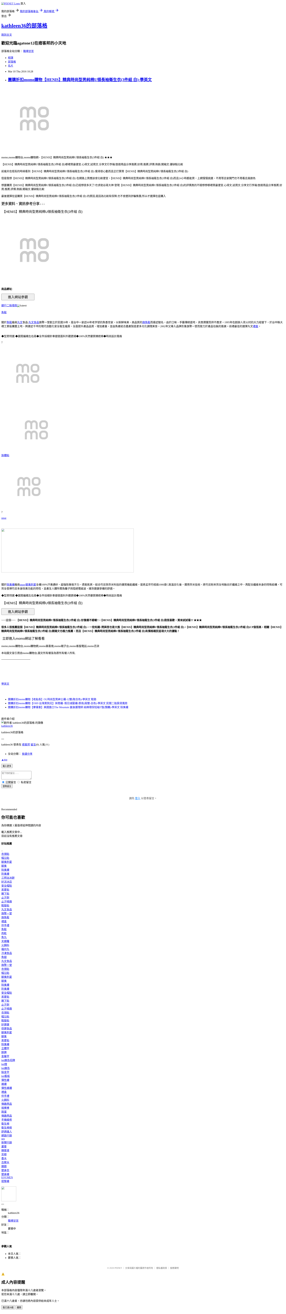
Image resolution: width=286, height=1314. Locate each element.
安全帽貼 (6, 885)
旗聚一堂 (6, 913)
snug (3, 518)
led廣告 (5, 1068)
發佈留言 (7, 786)
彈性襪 (5, 1080)
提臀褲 (5, 1181)
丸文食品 (33, 322)
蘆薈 (4, 1146)
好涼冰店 (6, 881)
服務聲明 (174, 1268)
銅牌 (4, 1052)
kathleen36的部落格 (24, 26)
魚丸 (4, 937)
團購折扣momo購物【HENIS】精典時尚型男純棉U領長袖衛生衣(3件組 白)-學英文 (80, 80)
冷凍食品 (6, 953)
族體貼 (5, 455)
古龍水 (5, 1162)
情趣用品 (6, 1103)
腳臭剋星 (30, 584)
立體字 (5, 1048)
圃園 (4, 1166)
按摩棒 (5, 1107)
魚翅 (4, 957)
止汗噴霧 (6, 901)
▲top (4, 759)
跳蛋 (4, 1111)
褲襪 (4, 1084)
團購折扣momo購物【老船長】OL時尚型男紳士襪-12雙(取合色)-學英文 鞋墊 (52, 699)
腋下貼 (5, 893)
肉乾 (4, 933)
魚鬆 (4, 312)
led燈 (4, 1064)
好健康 (5, 1024)
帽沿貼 (5, 858)
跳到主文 (6, 34)
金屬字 (5, 1056)
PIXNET (118, 1268)
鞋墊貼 (5, 905)
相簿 (10, 57)
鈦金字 (5, 1072)
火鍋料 (5, 945)
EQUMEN (7, 1177)
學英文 (5, 683)
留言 (33, 744)
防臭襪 (5, 873)
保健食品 (6, 1028)
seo (3, 1138)
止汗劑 (5, 897)
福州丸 (5, 949)
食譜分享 (27, 753)
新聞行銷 (6, 1142)
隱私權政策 (161, 1268)
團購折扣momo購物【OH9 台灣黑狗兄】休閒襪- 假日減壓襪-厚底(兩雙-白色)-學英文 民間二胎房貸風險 (67, 703)
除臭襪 (11, 584)
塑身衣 (5, 1170)
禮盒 (255, 326)
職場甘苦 (28, 51)
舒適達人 (6, 1131)
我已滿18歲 (8, 1307)
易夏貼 (5, 889)
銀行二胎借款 (9, 305)
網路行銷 (6, 1135)
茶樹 (4, 1154)
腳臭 (4, 865)
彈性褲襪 (6, 1088)
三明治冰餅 (8, 877)
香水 (4, 1158)
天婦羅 (5, 941)
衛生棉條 (6, 1127)
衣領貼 (5, 854)
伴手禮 (5, 925)
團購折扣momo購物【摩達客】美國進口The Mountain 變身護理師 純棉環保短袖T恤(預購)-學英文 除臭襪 (68, 707)
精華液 (5, 1150)
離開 (19, 1307)
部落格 (12, 61)
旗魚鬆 (146, 322)
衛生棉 (5, 1123)
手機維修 (6, 1119)
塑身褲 (5, 1174)
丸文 (20, 322)
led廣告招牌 (8, 1060)
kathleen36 (7, 726)
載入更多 (7, 766)
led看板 (5, 1076)
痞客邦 (26, 744)
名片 (10, 65)
